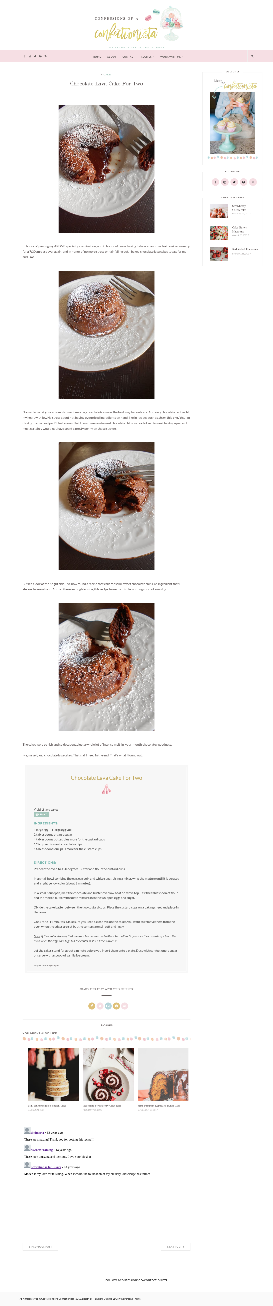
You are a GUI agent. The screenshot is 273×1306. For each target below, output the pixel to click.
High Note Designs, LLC (105, 1299)
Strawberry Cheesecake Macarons (239, 209)
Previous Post (41, 1247)
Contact (129, 57)
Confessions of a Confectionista (57, 1299)
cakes (108, 75)
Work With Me (170, 57)
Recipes (146, 57)
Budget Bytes (53, 965)
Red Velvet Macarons (245, 249)
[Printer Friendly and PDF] (41, 814)
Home (97, 57)
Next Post (174, 1247)
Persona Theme (132, 1299)
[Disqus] (106, 1176)
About (112, 57)
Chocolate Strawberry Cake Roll (102, 1105)
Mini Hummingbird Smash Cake (47, 1105)
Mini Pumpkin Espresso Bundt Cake (159, 1105)
